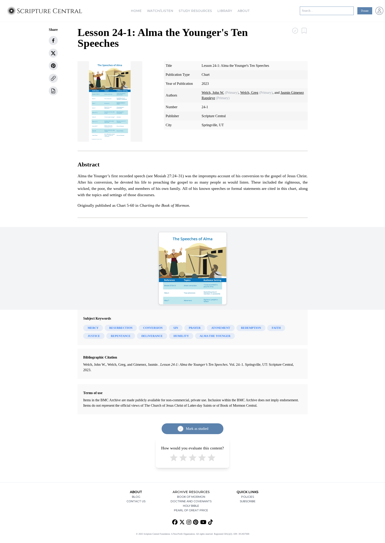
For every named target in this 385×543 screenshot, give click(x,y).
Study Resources (195, 11)
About (244, 11)
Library (224, 11)
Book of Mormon (191, 496)
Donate (365, 10)
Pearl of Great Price (191, 510)
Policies (247, 496)
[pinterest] (53, 65)
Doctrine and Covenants (191, 501)
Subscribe (248, 501)
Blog (136, 496)
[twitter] (53, 53)
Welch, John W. (213, 92)
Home (136, 11)
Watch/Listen (160, 11)
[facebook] (53, 40)
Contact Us (136, 501)
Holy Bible (191, 505)
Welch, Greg (249, 92)
